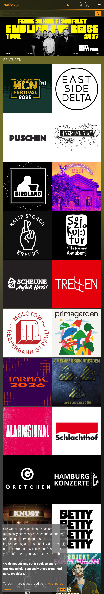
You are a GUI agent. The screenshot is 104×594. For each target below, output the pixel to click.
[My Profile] (81, 4)
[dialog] (34, 558)
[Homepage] (11, 4)
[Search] (98, 13)
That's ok (62, 589)
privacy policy (54, 583)
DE (62, 5)
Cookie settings (7, 589)
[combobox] (49, 13)
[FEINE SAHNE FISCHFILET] (52, 36)
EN (67, 5)
